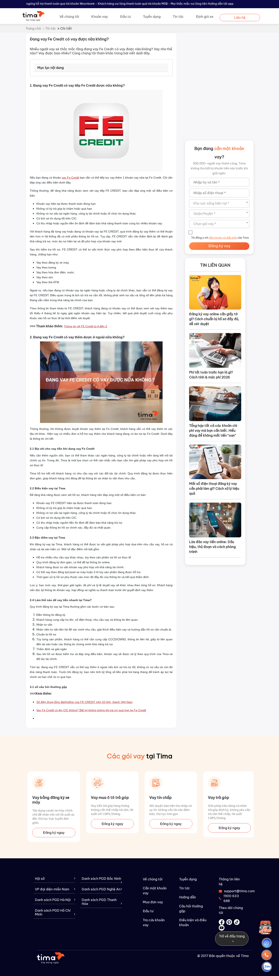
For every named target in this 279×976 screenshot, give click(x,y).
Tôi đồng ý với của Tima (220, 237)
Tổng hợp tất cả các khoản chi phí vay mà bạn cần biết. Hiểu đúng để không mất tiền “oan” (213, 430)
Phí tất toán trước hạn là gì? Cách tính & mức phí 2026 (211, 374)
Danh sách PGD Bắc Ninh (101, 879)
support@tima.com (234, 891)
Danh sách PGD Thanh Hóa (99, 902)
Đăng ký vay (219, 246)
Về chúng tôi (69, 17)
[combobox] (219, 203)
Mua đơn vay (153, 902)
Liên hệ (240, 18)
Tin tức (178, 17)
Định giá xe (204, 17)
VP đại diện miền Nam (52, 889)
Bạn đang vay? (219, 152)
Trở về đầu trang (232, 936)
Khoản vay (99, 17)
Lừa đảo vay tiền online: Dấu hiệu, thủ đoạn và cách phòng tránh (212, 547)
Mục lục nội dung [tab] (50, 68)
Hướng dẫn (187, 897)
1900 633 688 (231, 898)
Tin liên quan (215, 265)
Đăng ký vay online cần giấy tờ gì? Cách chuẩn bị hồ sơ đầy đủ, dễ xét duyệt (214, 319)
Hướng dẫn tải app (220, 4)
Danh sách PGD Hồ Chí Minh (52, 912)
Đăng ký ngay (54, 824)
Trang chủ (33, 28)
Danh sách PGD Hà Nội (53, 900)
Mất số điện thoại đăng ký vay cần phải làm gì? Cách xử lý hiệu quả (214, 488)
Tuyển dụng (152, 17)
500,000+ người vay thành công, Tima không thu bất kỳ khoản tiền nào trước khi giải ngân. (219, 168)
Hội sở (40, 879)
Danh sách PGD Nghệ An (101, 889)
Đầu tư (125, 17)
